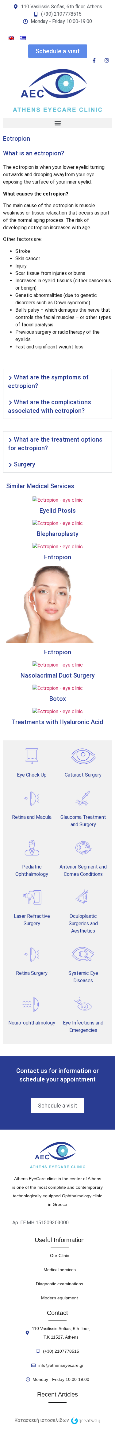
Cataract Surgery (83, 775)
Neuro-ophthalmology (31, 1023)
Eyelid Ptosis (58, 510)
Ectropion (57, 652)
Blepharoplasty (58, 534)
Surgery (24, 464)
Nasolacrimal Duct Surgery (58, 675)
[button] (57, 123)
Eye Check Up (32, 775)
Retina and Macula (32, 817)
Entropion (57, 557)
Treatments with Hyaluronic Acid (57, 722)
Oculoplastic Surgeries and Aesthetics (83, 923)
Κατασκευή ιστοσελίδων (41, 1420)
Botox (57, 698)
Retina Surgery (32, 973)
